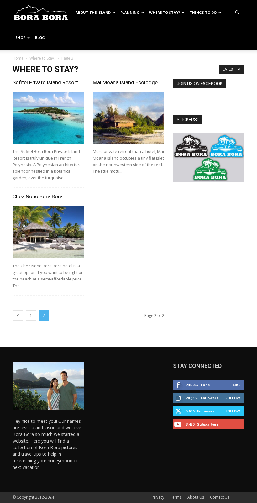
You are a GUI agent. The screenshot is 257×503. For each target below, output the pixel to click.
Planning (129, 12)
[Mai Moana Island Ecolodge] (128, 118)
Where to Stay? (164, 12)
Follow (232, 398)
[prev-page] (18, 315)
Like (236, 384)
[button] (236, 13)
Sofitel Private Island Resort (45, 82)
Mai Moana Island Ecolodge (125, 82)
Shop (20, 37)
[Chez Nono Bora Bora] (48, 232)
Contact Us (219, 497)
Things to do (203, 12)
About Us (195, 497)
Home (18, 58)
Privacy (158, 497)
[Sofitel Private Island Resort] (48, 118)
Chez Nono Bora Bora (38, 196)
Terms (175, 497)
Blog (40, 37)
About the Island (93, 12)
